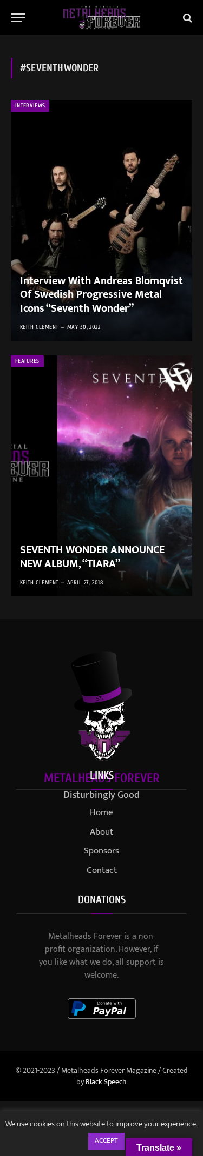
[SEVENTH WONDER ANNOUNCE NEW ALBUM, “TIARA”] (101, 476)
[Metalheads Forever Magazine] (101, 17)
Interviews (30, 105)
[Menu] (18, 17)
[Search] (186, 17)
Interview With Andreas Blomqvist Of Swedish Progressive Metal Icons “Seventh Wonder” (101, 295)
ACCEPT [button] (106, 1141)
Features (27, 361)
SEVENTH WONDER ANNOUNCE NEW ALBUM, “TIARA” (92, 557)
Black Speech (106, 1082)
